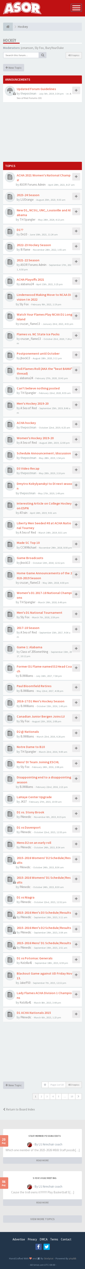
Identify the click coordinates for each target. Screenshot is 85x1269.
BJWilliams (26, 676)
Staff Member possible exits (44, 1136)
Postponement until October (38, 353)
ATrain (23, 513)
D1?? (20, 230)
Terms (54, 1239)
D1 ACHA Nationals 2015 (34, 1013)
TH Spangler (27, 219)
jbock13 (25, 358)
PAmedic (25, 817)
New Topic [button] (15, 67)
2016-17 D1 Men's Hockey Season (40, 701)
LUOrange (27, 199)
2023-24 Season (28, 195)
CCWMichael (28, 547)
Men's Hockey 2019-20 (32, 403)
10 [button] (72, 1096)
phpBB (72, 1258)
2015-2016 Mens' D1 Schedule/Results (44, 943)
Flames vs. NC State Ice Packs (38, 334)
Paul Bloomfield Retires (34, 686)
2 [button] (41, 1096)
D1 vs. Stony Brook (30, 812)
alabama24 (27, 284)
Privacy (32, 1239)
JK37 (23, 802)
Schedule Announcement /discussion (44, 453)
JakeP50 (25, 983)
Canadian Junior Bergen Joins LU (41, 716)
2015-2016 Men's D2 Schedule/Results (44, 928)
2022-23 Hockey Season (34, 245)
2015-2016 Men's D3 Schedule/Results (44, 912)
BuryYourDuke (54, 48)
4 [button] (52, 1096)
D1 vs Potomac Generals (34, 958)
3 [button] (47, 1096)
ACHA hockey (26, 423)
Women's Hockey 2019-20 (35, 438)
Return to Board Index (20, 1109)
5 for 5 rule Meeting (44, 1178)
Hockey (9, 40)
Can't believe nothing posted (38, 388)
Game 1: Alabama (29, 647)
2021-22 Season (28, 260)
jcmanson (27, 48)
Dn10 (23, 234)
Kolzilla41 (26, 963)
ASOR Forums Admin (33, 184)
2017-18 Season (28, 628)
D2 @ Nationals (28, 731)
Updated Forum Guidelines (36, 89)
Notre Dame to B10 (31, 747)
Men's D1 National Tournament (39, 612)
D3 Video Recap (28, 468)
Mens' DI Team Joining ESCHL (38, 762)
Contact (66, 1239)
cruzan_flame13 (30, 324)
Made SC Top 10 (28, 543)
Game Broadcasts (30, 558)
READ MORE (42, 1160)
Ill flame (25, 249)
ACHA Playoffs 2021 (30, 279)
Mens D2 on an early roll (34, 843)
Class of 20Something (34, 652)
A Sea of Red (28, 408)
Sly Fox (39, 48)
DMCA (43, 1239)
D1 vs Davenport (29, 827)
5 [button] (58, 1096)
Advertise (19, 1239)
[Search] (42, 55)
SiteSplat (48, 1258)
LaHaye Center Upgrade (34, 797)
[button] (78, 1096)
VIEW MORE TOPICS (42, 1219)
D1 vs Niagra (25, 897)
